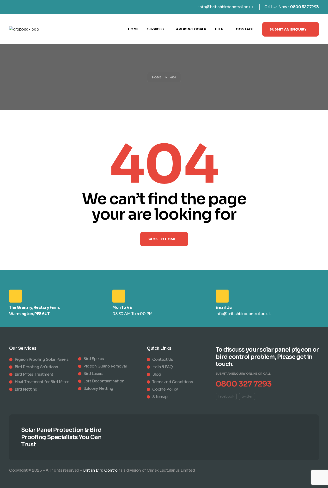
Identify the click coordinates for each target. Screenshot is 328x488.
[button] (290, 29)
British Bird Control (100, 470)
